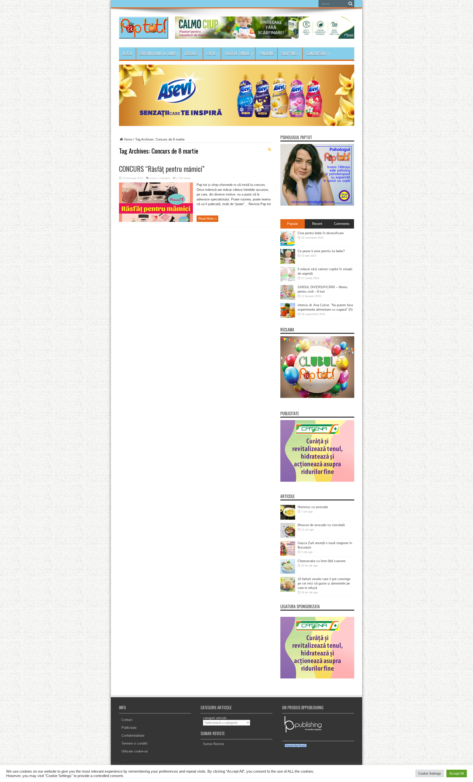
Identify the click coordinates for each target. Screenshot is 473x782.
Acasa (127, 53)
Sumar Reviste (213, 744)
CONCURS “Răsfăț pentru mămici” (161, 169)
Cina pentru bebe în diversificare (321, 233)
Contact (127, 720)
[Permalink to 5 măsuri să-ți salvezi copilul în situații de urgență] (287, 281)
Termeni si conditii (134, 743)
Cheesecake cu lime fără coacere (321, 561)
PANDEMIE (266, 53)
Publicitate (128, 727)
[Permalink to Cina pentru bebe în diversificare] (287, 245)
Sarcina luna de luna (157, 53)
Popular (292, 224)
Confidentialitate (132, 735)
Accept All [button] (456, 773)
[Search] (350, 3)
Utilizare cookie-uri (134, 751)
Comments (342, 224)
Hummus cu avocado (313, 507)
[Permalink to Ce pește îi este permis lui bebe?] (287, 263)
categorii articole (214, 718)
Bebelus (191, 53)
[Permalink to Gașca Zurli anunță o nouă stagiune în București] (287, 554)
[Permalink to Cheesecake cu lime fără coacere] (287, 572)
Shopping (289, 53)
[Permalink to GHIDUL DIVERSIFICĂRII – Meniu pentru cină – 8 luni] (287, 299)
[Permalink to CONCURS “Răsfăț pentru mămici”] (156, 221)
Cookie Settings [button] (429, 773)
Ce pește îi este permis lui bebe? (321, 251)
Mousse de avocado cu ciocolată (321, 525)
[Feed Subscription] (270, 149)
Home (128, 139)
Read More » (207, 218)
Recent (317, 224)
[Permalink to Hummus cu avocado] (287, 518)
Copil (211, 53)
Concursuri (316, 53)
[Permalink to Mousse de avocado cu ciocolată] (287, 536)
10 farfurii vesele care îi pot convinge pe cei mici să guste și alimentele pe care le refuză (324, 583)
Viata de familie (237, 53)
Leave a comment (160, 178)
